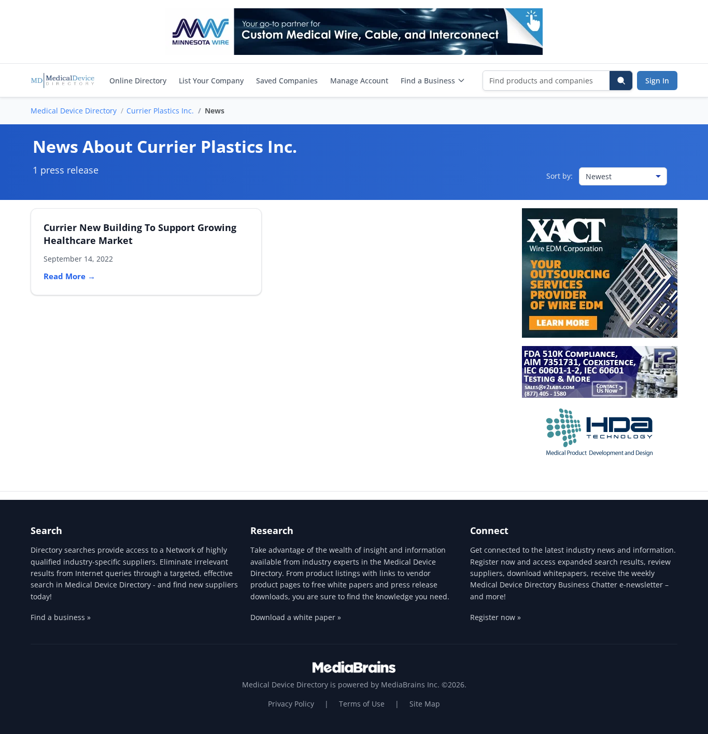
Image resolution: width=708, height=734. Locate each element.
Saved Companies (287, 80)
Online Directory (137, 80)
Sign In (657, 80)
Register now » (495, 617)
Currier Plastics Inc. (160, 111)
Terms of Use (362, 704)
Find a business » (61, 617)
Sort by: (559, 176)
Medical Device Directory (74, 111)
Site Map (424, 704)
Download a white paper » (295, 617)
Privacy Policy (291, 704)
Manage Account (359, 80)
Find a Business (428, 80)
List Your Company (211, 80)
